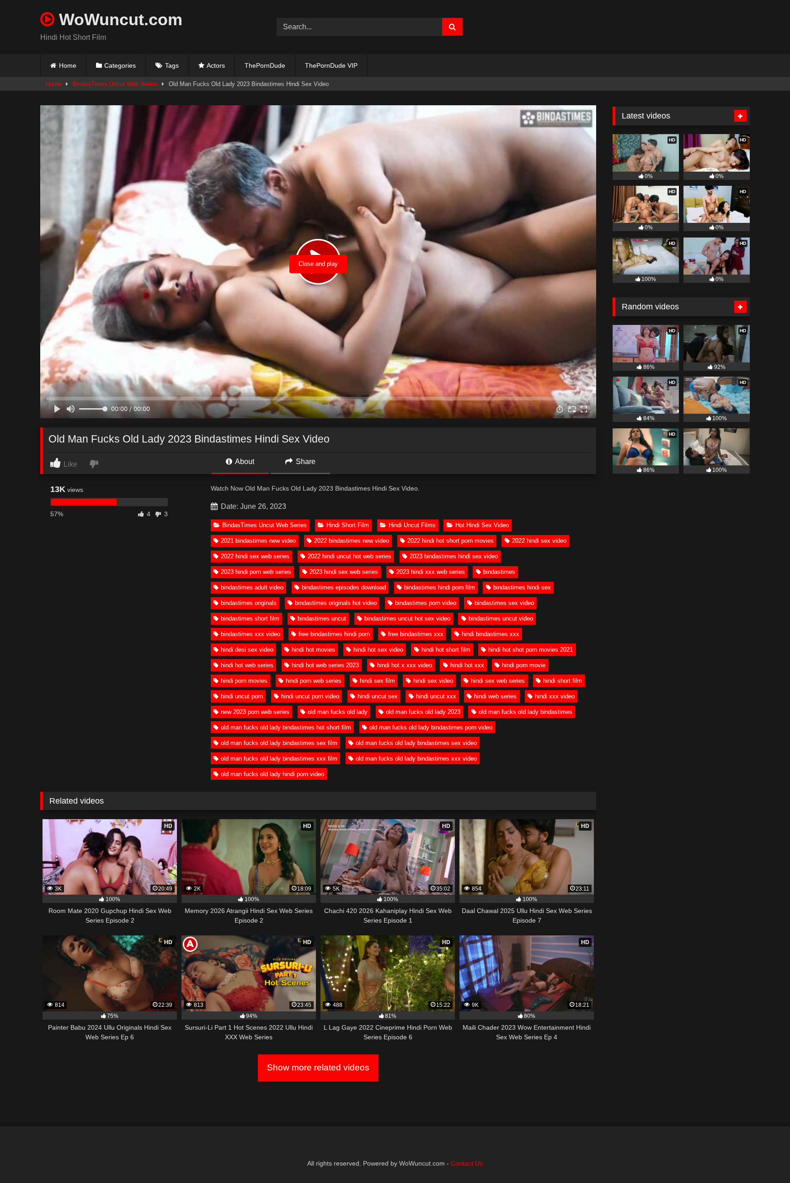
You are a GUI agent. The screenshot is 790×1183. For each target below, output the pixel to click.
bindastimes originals (249, 603)
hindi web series (495, 696)
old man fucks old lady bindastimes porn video (430, 727)
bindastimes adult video (252, 587)
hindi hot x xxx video (404, 665)
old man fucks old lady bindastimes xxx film (279, 758)
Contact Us (467, 1163)
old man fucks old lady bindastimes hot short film (286, 727)
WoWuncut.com (118, 19)
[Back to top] (762, 1156)
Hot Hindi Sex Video (482, 525)
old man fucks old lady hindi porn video (272, 774)
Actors (216, 65)
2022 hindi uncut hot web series (349, 556)
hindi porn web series (314, 680)
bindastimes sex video (504, 603)
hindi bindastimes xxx (490, 634)
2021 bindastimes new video (258, 540)
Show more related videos (318, 1067)
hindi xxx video (555, 696)
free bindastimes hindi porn (334, 634)
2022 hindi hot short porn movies (450, 540)
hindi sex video (433, 680)
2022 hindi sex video (539, 540)
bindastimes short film (250, 618)
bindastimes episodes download (344, 587)
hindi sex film (377, 680)
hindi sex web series (498, 680)
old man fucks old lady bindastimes (525, 711)
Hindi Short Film (347, 525)
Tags (172, 65)
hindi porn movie (523, 665)
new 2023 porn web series (255, 711)
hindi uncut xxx (436, 696)
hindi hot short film (446, 649)
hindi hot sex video (378, 649)
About (244, 461)
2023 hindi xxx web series (430, 571)
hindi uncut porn (242, 696)
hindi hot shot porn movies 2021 (530, 649)
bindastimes (499, 571)
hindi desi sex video (247, 649)
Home (67, 65)
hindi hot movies (313, 649)
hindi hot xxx (467, 665)
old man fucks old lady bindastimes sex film (279, 743)
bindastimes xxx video (250, 634)
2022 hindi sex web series (255, 556)
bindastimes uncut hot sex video (407, 618)
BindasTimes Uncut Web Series (115, 84)
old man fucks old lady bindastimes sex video (416, 743)
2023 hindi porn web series (256, 571)
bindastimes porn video (425, 603)
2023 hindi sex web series (344, 571)
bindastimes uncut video (501, 618)
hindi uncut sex (378, 696)
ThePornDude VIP (331, 65)
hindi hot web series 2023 (325, 665)
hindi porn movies (244, 680)
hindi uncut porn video (310, 696)
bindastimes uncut (322, 618)
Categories (120, 65)
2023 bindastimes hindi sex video (454, 556)
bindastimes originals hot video (336, 603)
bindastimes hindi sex (522, 587)
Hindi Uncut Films (412, 525)
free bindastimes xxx (415, 634)
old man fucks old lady (338, 711)
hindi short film (562, 680)
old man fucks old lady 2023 (423, 711)
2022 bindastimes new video (351, 540)
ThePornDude (265, 65)
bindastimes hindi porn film (439, 587)
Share (304, 461)
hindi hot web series (247, 665)
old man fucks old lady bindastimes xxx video (416, 758)
